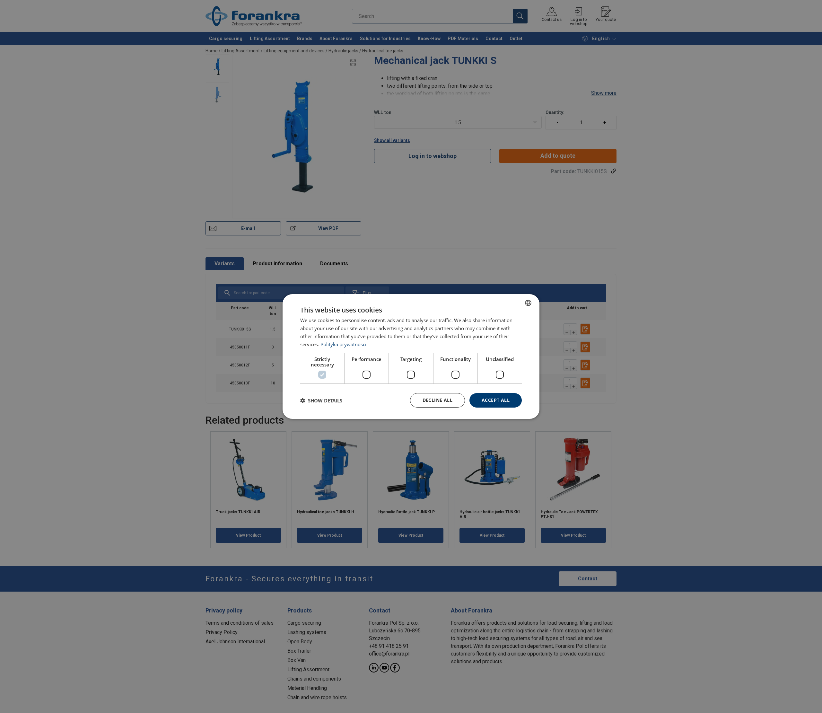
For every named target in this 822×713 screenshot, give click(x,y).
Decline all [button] (437, 400)
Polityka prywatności (343, 344)
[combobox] (528, 303)
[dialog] (411, 356)
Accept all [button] (496, 400)
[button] (321, 400)
